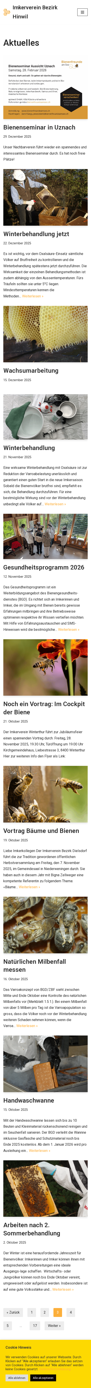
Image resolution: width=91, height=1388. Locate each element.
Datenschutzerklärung (55, 1369)
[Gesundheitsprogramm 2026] (45, 536)
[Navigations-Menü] (82, 12)
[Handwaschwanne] (45, 1064)
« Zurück (13, 1312)
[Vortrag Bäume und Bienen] (45, 794)
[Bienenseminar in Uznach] (45, 87)
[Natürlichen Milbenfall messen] (45, 925)
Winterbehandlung (29, 448)
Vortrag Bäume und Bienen (41, 830)
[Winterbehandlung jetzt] (45, 197)
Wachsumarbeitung (31, 370)
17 (35, 1326)
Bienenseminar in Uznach (39, 127)
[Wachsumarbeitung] (45, 334)
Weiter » (54, 1326)
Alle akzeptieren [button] (43, 1378)
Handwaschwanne (28, 1100)
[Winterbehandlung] (45, 417)
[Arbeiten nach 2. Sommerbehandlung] (45, 1188)
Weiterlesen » (33, 296)
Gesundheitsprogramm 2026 (43, 567)
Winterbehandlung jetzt (36, 234)
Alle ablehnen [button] (16, 1378)
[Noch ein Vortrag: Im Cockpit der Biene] (45, 667)
